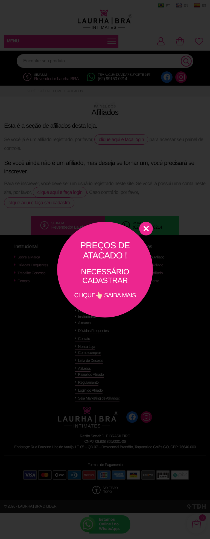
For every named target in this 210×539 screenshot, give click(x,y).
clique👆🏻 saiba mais (105, 269)
